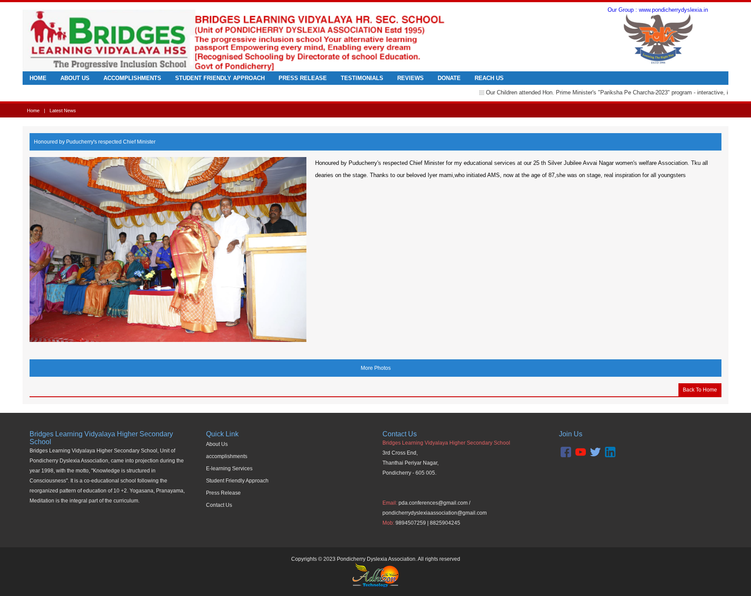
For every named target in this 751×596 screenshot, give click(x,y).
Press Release (303, 78)
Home (38, 78)
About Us (75, 78)
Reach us (489, 78)
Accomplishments (132, 78)
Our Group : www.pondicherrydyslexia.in (658, 10)
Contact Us (219, 505)
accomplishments (226, 456)
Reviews (410, 78)
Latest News (63, 110)
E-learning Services (229, 468)
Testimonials (362, 78)
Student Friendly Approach (220, 78)
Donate (449, 78)
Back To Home (700, 390)
